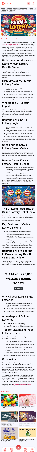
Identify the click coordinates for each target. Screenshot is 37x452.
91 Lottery (26, 110)
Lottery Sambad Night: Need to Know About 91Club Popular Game (27, 407)
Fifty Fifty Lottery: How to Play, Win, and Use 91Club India (8, 440)
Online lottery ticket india (8, 216)
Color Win (29, 384)
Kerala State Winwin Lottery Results (11, 44)
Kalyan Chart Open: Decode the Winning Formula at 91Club (7, 424)
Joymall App (16, 384)
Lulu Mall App (23, 384)
